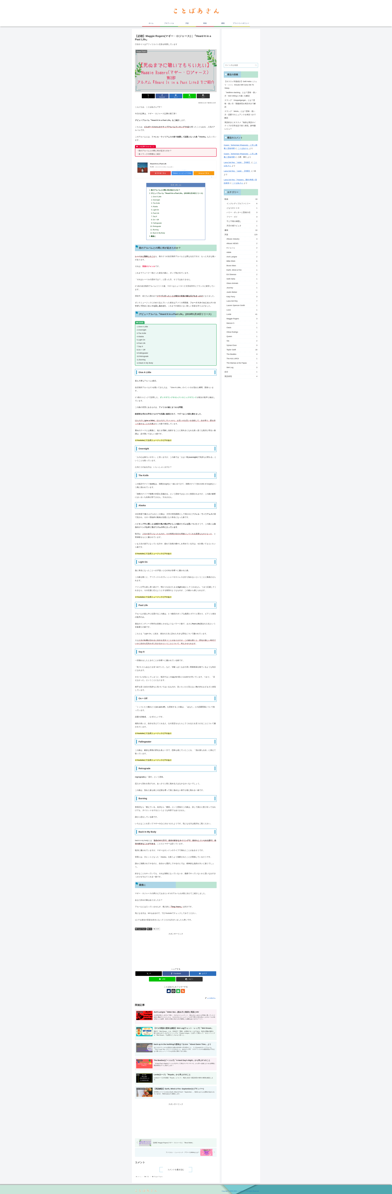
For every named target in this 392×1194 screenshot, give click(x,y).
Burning (156, 230)
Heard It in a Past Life (158, 164)
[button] (203, 96)
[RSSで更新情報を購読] (183, 991)
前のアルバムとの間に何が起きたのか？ (165, 190)
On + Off (156, 220)
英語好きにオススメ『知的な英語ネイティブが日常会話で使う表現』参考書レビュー (240, 125)
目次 (172, 185)
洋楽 (150, 929)
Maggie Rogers (141, 929)
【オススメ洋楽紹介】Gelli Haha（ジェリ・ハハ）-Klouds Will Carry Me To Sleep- (240, 84)
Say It (155, 216)
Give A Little (157, 197)
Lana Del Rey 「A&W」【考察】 (237, 162)
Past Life (156, 213)
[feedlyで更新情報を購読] (178, 991)
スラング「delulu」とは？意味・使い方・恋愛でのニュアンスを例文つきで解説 (240, 114)
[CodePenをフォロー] (173, 991)
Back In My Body (159, 233)
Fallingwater (157, 223)
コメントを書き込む (176, 1170)
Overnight (156, 200)
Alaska (155, 206)
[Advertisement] (176, 949)
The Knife (156, 203)
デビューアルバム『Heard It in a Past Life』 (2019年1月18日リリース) (177, 193)
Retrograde (157, 226)
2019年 (157, 929)
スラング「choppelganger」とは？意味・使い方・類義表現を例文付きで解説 (240, 103)
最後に (153, 236)
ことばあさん (243, 148)
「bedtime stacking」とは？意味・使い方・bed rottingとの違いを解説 (240, 94)
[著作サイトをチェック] (169, 991)
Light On (156, 210)
